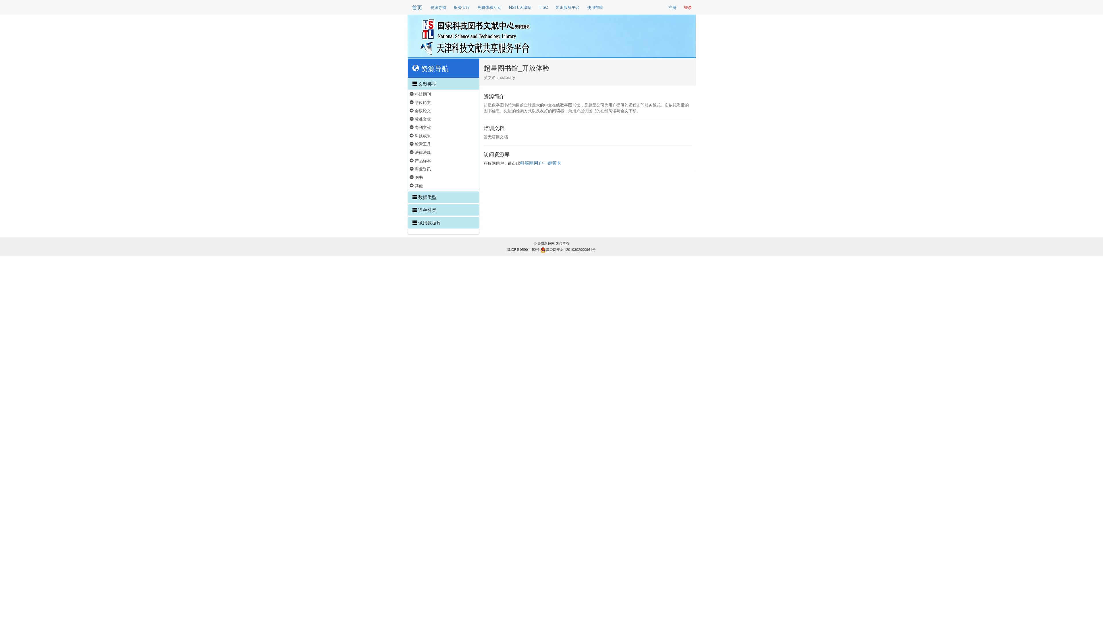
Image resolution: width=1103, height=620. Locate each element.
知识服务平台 (568, 7)
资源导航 (438, 7)
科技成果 (422, 135)
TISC (543, 7)
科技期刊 (422, 94)
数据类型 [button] (427, 197)
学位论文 (422, 102)
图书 (418, 177)
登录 (688, 7)
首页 (417, 7)
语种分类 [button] (427, 210)
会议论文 (422, 110)
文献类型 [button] (427, 83)
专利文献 (422, 127)
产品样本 (422, 160)
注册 (672, 7)
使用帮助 (595, 7)
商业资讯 (422, 169)
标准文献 (422, 119)
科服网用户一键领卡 (540, 163)
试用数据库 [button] (429, 222)
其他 (418, 185)
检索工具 (422, 144)
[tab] (443, 83)
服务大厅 (462, 7)
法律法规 (422, 152)
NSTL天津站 (520, 7)
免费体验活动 (489, 7)
